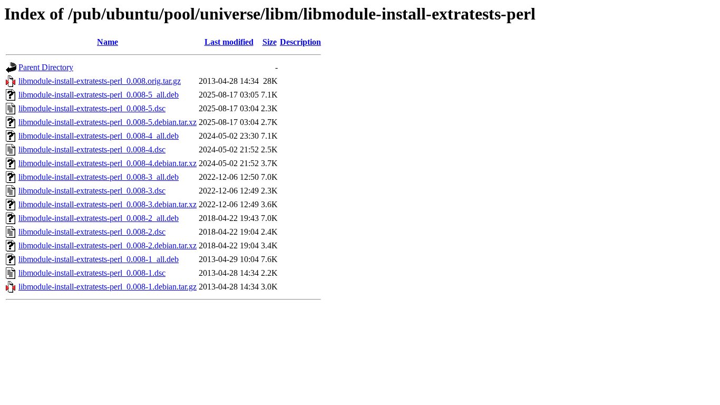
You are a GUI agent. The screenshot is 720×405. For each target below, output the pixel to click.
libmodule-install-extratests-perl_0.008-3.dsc (92, 190)
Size (269, 41)
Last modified (229, 41)
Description (300, 41)
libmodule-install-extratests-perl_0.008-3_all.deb (98, 176)
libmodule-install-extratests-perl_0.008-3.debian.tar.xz (107, 204)
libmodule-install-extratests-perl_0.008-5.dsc (92, 108)
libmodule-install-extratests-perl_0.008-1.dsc (92, 272)
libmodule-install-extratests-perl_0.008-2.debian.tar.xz (107, 245)
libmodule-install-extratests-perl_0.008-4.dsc (92, 149)
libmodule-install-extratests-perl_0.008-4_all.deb (98, 135)
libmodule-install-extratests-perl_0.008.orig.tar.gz (99, 80)
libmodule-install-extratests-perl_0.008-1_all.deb (98, 259)
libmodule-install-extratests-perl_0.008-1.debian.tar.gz (107, 286)
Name (107, 41)
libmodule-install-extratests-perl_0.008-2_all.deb (98, 218)
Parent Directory (45, 67)
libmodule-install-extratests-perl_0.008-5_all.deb (98, 94)
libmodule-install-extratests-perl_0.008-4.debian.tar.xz (107, 163)
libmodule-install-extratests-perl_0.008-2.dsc (92, 231)
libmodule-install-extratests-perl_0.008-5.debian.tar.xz (107, 122)
